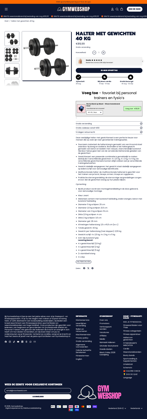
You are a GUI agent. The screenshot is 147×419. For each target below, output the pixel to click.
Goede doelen (106, 349)
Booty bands (129, 355)
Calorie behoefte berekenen (83, 351)
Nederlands (135, 408)
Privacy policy (82, 338)
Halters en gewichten (128, 338)
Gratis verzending (84, 341)
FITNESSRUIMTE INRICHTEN (130, 344)
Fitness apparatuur (131, 334)
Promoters (104, 323)
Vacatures (104, 332)
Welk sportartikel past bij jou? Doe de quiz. (73, 2)
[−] (94, 52)
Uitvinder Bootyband (109, 345)
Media (102, 339)
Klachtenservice (83, 334)
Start (7, 21)
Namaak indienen (107, 342)
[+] (103, 52)
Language (127, 377)
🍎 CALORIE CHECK (131, 371)
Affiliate (103, 335)
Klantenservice (82, 320)
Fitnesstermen (82, 355)
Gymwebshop (17, 406)
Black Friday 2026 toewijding (107, 353)
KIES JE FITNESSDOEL (132, 322)
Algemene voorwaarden (82, 345)
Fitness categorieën (132, 331)
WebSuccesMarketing (32, 408)
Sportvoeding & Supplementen (130, 359)
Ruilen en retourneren (81, 330)
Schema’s (127, 367)
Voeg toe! (132, 108)
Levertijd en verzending (81, 324)
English (79, 359)
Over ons (104, 320)
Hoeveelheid (81, 53)
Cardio (126, 348)
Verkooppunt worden (106, 327)
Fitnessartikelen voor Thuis (132, 326)
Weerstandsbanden (132, 352)
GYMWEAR (128, 364)
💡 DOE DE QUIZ (130, 374)
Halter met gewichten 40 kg (22, 21)
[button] (117, 9)
